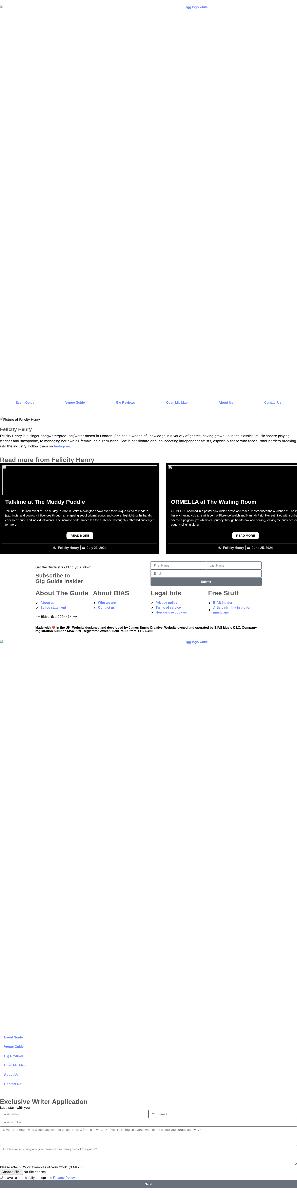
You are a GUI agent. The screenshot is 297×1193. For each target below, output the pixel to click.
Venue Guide (75, 402)
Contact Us (272, 402)
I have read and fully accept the (39, 1178)
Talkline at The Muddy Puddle (45, 502)
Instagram (62, 446)
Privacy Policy (64, 1177)
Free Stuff (223, 593)
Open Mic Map (177, 402)
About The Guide (61, 593)
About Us (226, 402)
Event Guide (25, 402)
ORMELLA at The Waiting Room (213, 502)
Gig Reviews (125, 402)
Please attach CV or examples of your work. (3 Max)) (41, 1167)
